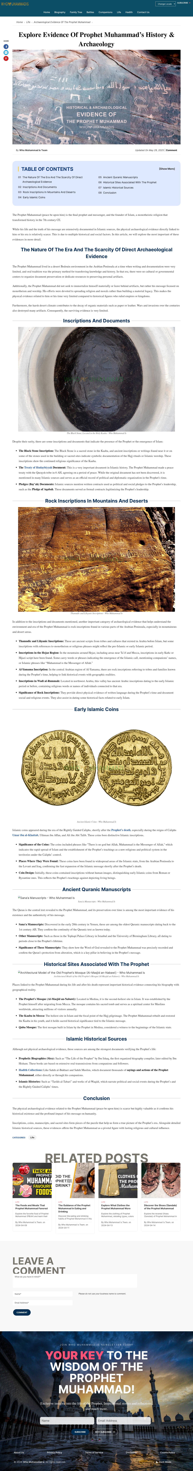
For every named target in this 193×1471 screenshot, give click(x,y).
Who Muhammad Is (33, 1462)
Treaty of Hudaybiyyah (38, 467)
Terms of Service (94, 1452)
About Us (19, 1452)
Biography (59, 12)
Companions (105, 12)
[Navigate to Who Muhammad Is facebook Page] (93, 1440)
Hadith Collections (30, 1070)
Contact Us (143, 12)
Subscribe (80, 1432)
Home (47, 12)
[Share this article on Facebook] (6, 46)
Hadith (129, 12)
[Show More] (167, 168)
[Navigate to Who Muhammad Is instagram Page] (100, 1440)
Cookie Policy (167, 1452)
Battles (90, 12)
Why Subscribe (103, 1432)
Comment (171, 150)
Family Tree (76, 12)
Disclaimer (131, 1452)
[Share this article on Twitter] (6, 52)
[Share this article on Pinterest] (6, 58)
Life (119, 12)
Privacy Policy (54, 1452)
